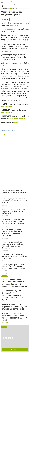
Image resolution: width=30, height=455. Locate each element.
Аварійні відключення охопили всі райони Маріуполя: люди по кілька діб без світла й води (14, 306)
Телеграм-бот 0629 (7, 112)
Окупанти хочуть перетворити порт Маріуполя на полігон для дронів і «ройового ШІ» (14, 211)
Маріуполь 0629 (6, 106)
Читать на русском (5, 19)
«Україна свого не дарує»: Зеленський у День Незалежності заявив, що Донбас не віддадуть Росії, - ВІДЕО (13, 295)
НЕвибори (7, 338)
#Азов (13, 130)
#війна (9, 130)
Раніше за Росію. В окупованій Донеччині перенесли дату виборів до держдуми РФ (14, 256)
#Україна (3, 130)
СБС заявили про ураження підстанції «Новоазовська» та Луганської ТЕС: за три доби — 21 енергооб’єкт (13, 233)
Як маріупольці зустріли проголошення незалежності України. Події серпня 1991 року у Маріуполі (14, 316)
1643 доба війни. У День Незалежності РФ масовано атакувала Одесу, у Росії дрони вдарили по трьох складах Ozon (14, 282)
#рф (6, 130)
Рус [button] (28, 3)
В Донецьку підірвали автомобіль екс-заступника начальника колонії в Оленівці (15, 201)
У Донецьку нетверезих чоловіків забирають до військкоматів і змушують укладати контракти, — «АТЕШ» (13, 267)
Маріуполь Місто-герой (16, 118)
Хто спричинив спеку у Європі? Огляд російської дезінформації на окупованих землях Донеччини (14, 221)
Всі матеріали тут (15, 349)
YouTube (16, 122)
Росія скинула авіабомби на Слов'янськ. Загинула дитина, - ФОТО (15, 191)
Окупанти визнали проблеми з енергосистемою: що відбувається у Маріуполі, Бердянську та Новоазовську (14, 245)
